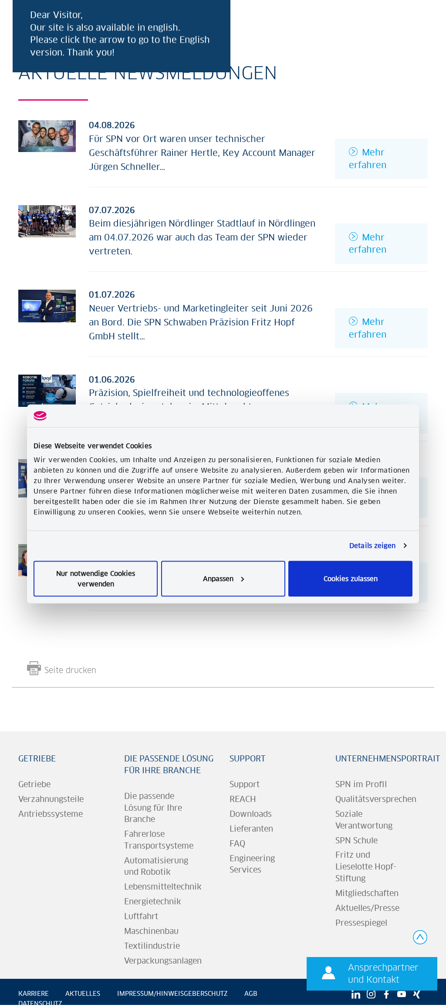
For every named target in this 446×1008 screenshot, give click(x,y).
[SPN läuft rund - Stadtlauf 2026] (47, 220)
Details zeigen (372, 545)
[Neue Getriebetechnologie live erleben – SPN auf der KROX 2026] (47, 390)
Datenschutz (40, 1003)
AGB (250, 993)
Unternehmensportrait (387, 758)
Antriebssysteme (50, 814)
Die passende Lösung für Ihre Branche (153, 808)
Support (248, 758)
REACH (243, 799)
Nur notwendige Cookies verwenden (95, 578)
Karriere (33, 993)
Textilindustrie (152, 945)
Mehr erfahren (367, 158)
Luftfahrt (141, 916)
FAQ (237, 843)
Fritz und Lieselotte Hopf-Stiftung (365, 866)
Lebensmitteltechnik (163, 886)
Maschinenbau (151, 931)
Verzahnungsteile (51, 799)
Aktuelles (82, 993)
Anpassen (218, 578)
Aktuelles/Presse (367, 908)
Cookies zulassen (351, 578)
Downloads (251, 814)
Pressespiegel (361, 922)
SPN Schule (356, 840)
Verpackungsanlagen (163, 960)
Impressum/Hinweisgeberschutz (172, 993)
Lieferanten (251, 828)
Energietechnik (152, 901)
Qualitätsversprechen (375, 799)
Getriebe (37, 758)
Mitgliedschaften (367, 893)
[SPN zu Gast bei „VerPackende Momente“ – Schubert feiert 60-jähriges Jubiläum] (47, 135)
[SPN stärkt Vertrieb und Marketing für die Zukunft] (47, 305)
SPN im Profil (361, 784)
